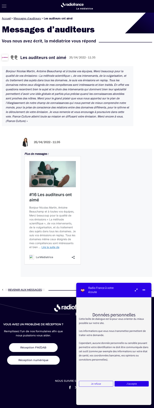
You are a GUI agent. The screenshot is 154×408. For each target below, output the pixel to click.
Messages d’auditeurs (27, 18)
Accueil (6, 18)
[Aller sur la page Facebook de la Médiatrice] (70, 387)
